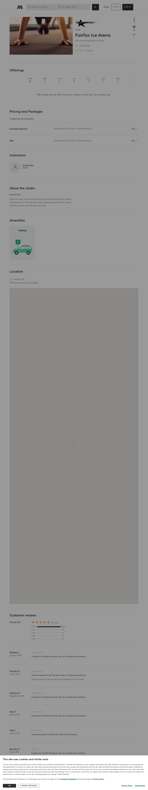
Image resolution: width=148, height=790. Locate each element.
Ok (9, 786)
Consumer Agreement (68, 779)
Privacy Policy (98, 779)
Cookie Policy (140, 786)
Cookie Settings (28, 786)
